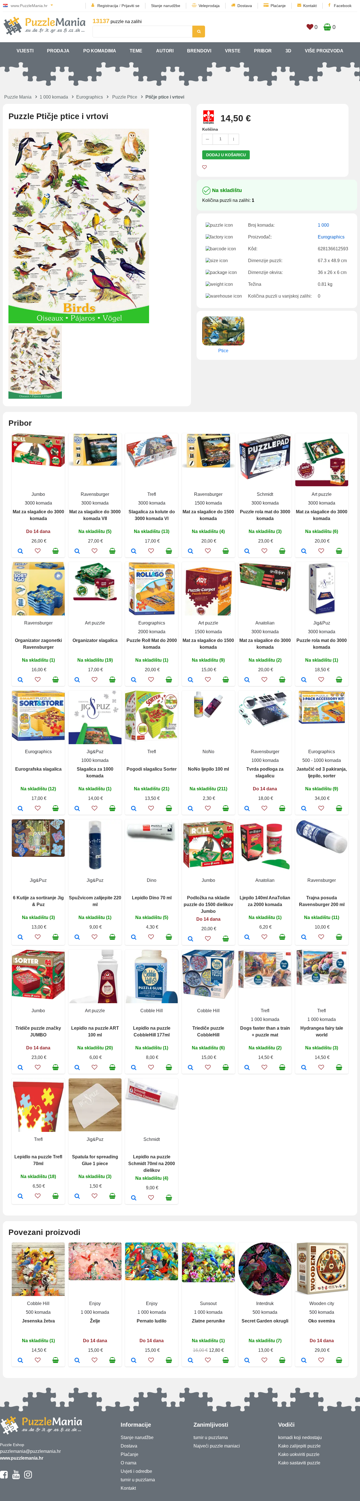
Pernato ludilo (151, 1321)
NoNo (208, 751)
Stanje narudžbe (165, 5)
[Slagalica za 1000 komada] (77, 809)
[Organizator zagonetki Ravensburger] (20, 680)
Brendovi (199, 50)
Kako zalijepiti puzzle (299, 1446)
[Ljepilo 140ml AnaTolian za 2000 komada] (247, 937)
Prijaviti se (131, 5)
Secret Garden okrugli (265, 1321)
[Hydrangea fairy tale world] (304, 1068)
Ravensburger (95, 494)
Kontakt (310, 5)
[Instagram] (28, 1477)
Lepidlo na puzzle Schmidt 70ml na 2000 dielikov (151, 1163)
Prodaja (58, 50)
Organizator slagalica (95, 640)
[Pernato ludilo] (133, 1360)
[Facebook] (4, 1477)
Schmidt (265, 494)
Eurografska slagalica (38, 769)
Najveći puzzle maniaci (217, 1446)
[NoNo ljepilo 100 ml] (190, 809)
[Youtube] (16, 1477)
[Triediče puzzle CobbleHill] (190, 1068)
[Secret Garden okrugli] (247, 1360)
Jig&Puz (321, 623)
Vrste (232, 50)
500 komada (38, 1312)
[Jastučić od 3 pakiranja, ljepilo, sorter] (304, 809)
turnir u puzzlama (138, 1479)
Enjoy (95, 1303)
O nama (128, 1462)
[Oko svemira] (304, 1360)
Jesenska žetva (38, 1321)
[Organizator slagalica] (77, 680)
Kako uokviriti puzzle (299, 1454)
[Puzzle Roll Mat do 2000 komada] (133, 680)
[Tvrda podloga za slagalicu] (247, 809)
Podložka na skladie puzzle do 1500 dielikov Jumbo (208, 904)
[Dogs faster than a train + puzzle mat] (247, 1068)
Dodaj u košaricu (226, 155)
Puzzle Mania (18, 97)
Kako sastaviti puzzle (299, 1462)
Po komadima (99, 50)
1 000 (323, 225)
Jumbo (38, 494)
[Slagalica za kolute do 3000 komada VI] (133, 551)
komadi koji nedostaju (300, 1437)
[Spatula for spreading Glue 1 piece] (77, 1196)
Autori (165, 50)
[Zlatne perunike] (190, 1360)
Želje (95, 1321)
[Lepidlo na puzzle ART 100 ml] (77, 1068)
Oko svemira (321, 1321)
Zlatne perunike (208, 1321)
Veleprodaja (209, 5)
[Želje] (77, 1360)
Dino (151, 880)
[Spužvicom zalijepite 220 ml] (77, 937)
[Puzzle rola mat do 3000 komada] (247, 551)
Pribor (263, 50)
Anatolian (264, 623)
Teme (136, 50)
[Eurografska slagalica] (20, 809)
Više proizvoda (324, 50)
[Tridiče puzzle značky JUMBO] (20, 1068)
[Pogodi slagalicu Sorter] (133, 809)
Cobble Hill (151, 1010)
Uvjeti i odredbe (136, 1471)
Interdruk (265, 1303)
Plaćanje (278, 5)
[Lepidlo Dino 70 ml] (133, 937)
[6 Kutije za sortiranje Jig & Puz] (20, 937)
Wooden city (321, 1303)
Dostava (244, 5)
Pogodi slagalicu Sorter (152, 769)
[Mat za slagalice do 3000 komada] (20, 551)
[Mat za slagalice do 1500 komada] (190, 551)
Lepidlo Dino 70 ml (152, 897)
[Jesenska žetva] (20, 1360)
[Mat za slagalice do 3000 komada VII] (77, 551)
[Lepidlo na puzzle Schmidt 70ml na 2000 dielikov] (133, 1198)
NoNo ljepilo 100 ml (208, 769)
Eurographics (89, 97)
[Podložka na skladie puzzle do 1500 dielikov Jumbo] (190, 939)
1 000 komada (54, 97)
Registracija (107, 5)
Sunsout (208, 1303)
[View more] (38, 465)
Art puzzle (322, 494)
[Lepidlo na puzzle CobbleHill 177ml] (133, 1068)
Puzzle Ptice (124, 97)
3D (288, 50)
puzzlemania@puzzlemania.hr (30, 1451)
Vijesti (25, 50)
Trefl (151, 494)
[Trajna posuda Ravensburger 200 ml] (304, 937)
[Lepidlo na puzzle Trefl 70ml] (20, 1196)
